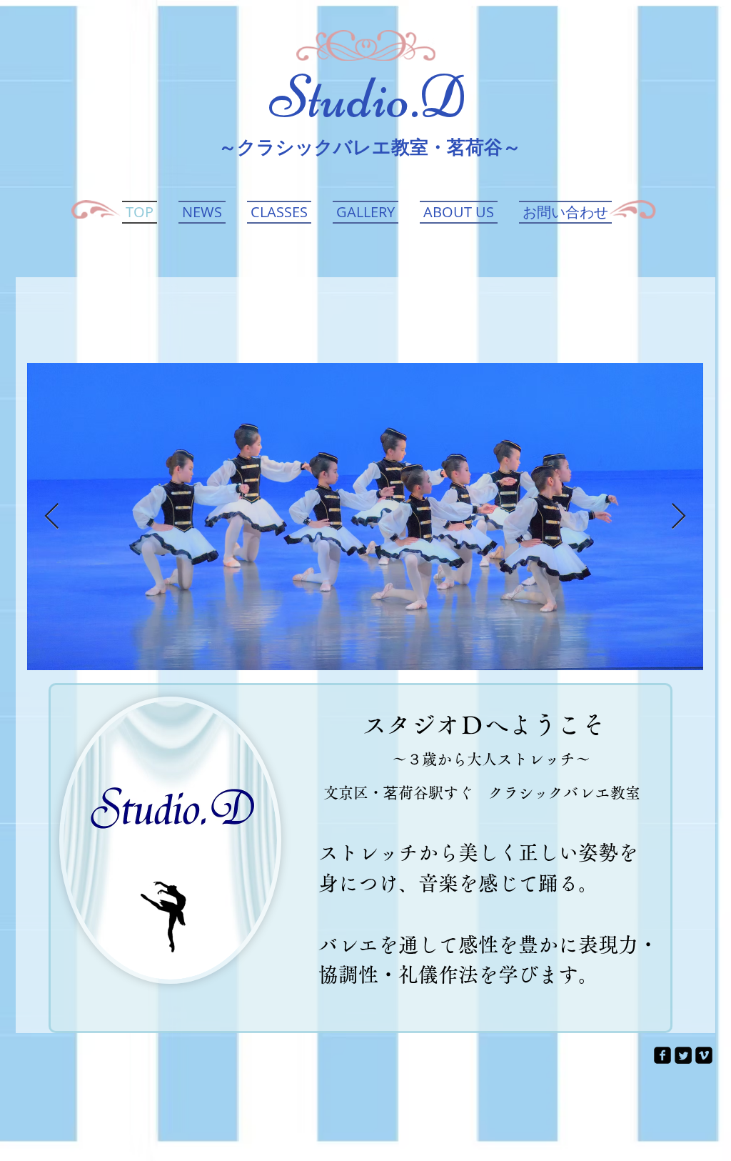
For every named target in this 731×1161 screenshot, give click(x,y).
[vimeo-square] (703, 1055)
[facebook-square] (662, 1055)
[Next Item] (678, 517)
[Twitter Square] (683, 1055)
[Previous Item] (52, 517)
